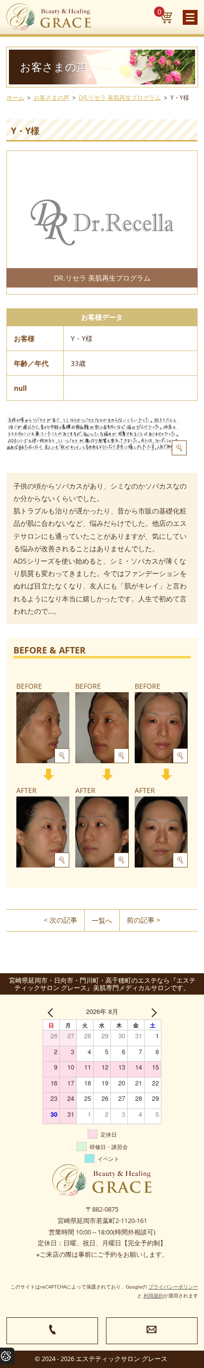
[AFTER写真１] (42, 831)
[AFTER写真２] (101, 831)
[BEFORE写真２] (101, 727)
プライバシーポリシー (173, 1286)
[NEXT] (152, 1011)
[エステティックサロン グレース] (48, 17)
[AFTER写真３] (161, 831)
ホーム (15, 97)
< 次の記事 (60, 920)
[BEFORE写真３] (161, 727)
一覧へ (102, 920)
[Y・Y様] (96, 435)
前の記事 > (143, 920)
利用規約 (153, 1295)
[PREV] (52, 1011)
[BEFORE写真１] (42, 727)
